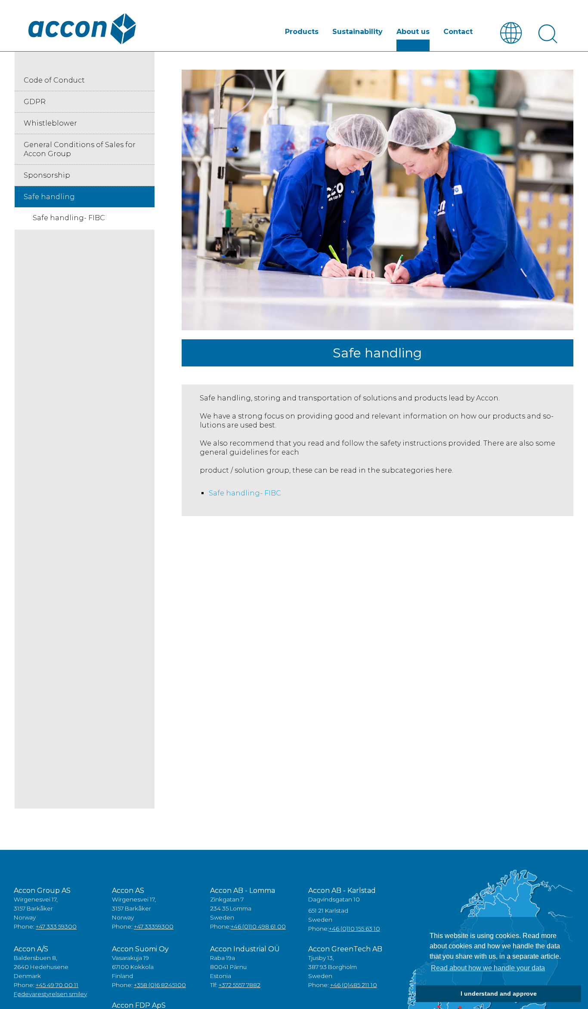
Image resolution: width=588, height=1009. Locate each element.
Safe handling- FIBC (245, 493)
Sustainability (357, 32)
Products (302, 32)
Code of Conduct (54, 80)
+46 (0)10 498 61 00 (258, 926)
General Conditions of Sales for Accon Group (80, 149)
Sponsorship (47, 175)
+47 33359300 (153, 926)
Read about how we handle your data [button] (488, 968)
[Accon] (82, 28)
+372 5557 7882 (239, 984)
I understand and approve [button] (499, 993)
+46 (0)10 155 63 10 (354, 928)
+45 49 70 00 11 (57, 984)
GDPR (35, 102)
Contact (458, 32)
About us (413, 32)
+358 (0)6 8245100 (160, 984)
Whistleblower (50, 123)
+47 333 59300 (56, 926)
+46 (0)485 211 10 (353, 984)
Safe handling (49, 197)
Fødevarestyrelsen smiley (50, 994)
